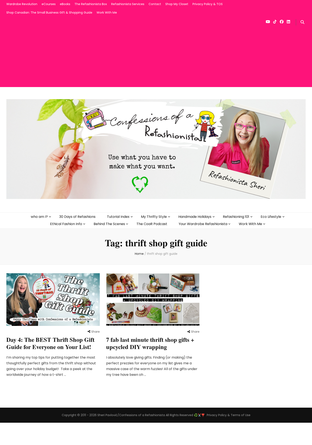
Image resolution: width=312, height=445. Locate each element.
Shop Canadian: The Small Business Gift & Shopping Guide (49, 12)
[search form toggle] (302, 22)
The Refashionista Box (90, 4)
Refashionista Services (127, 4)
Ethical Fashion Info (66, 223)
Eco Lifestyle (271, 216)
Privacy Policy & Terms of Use (228, 415)
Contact (155, 4)
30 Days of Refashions (77, 216)
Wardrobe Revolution (21, 4)
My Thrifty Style (154, 216)
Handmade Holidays (194, 216)
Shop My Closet (176, 4)
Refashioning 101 (236, 216)
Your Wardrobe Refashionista (203, 223)
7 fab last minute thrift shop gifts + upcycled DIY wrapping (150, 343)
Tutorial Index (118, 216)
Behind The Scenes (109, 223)
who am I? (39, 216)
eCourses (49, 4)
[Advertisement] (156, 57)
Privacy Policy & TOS (208, 4)
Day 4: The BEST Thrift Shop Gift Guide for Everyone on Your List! (50, 343)
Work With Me (107, 12)
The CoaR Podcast (151, 223)
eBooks (65, 4)
